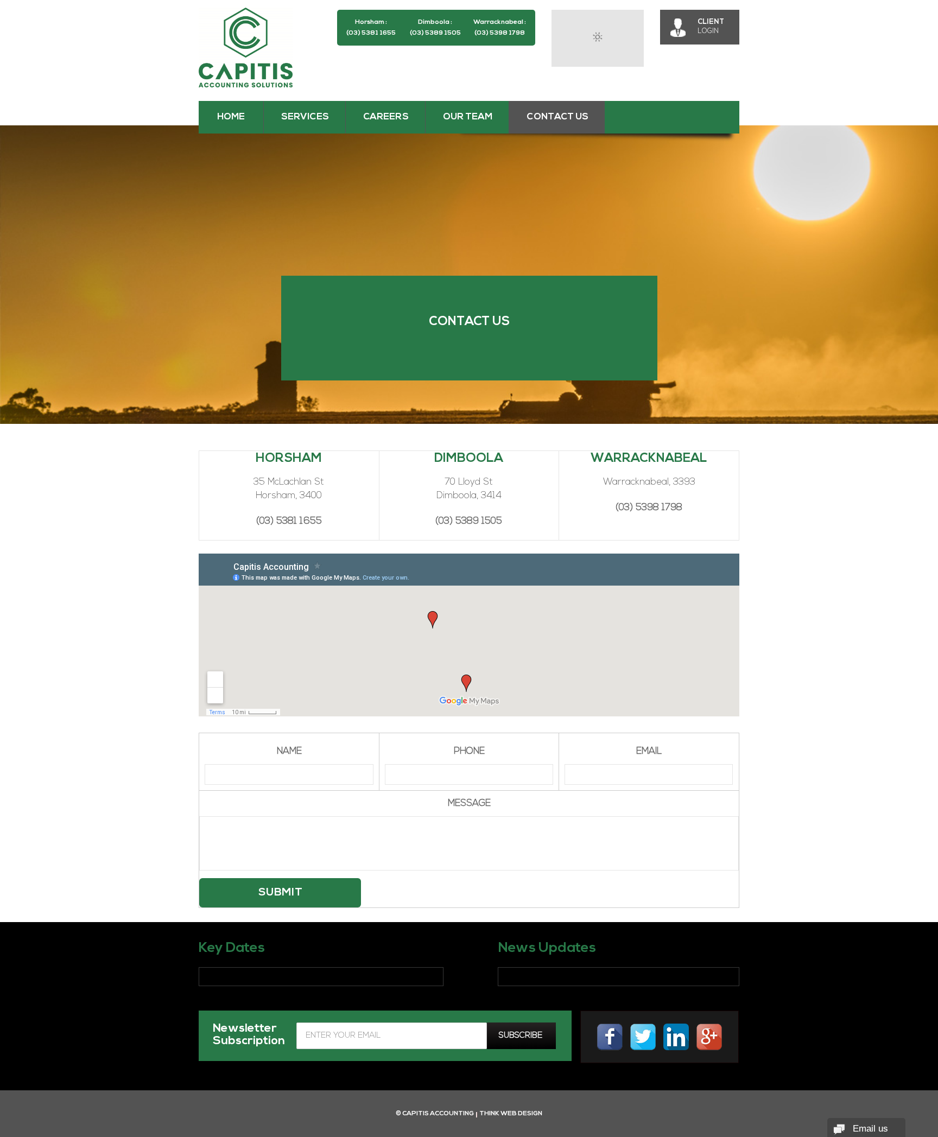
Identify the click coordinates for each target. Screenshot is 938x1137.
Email (649, 751)
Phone (469, 751)
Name (289, 751)
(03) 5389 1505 (435, 33)
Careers (386, 117)
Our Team (467, 117)
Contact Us (557, 117)
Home (231, 117)
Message (469, 803)
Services (305, 117)
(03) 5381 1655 (371, 33)
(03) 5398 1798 (499, 33)
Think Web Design (510, 1113)
